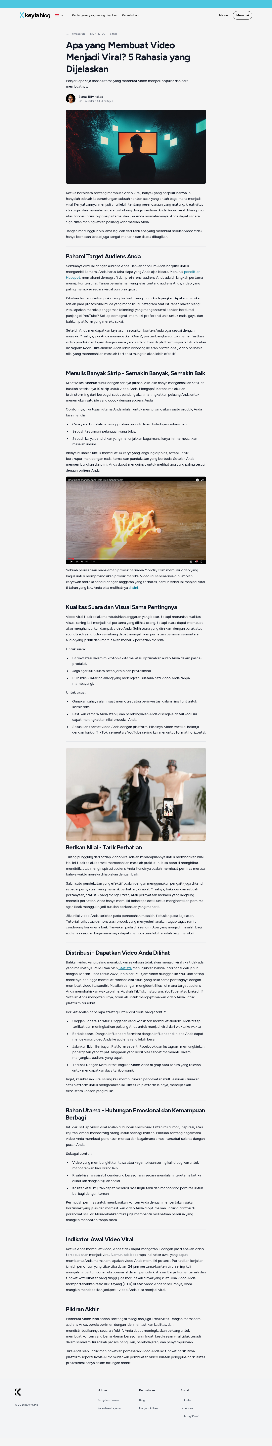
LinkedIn (186, 1400)
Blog (142, 1400)
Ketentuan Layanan (110, 1408)
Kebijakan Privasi (108, 1400)
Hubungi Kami (190, 1416)
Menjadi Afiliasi (148, 1408)
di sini (133, 587)
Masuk (223, 15)
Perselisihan (130, 15)
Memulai (242, 15)
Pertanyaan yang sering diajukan (94, 15)
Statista (125, 968)
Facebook (187, 1408)
